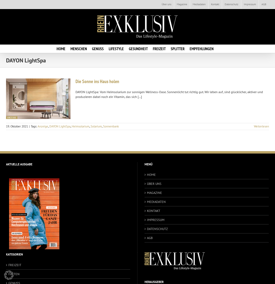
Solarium (96, 126)
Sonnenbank (111, 126)
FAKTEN (14, 274)
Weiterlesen (261, 126)
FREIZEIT (14, 265)
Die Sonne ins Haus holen (97, 81)
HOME (151, 175)
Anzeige (43, 126)
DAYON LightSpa (59, 126)
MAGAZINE (154, 193)
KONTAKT (153, 211)
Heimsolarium (80, 126)
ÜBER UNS (154, 184)
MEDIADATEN (156, 202)
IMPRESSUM (155, 220)
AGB (150, 238)
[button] (9, 275)
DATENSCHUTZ (157, 229)
